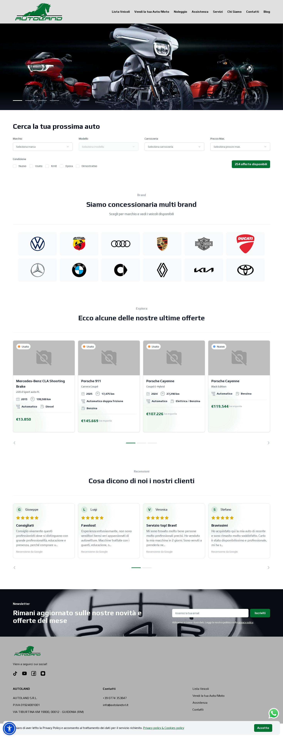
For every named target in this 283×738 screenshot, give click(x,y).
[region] (141, 392)
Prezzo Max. (217, 138)
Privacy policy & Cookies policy (163, 728)
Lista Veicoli (121, 11)
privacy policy (245, 622)
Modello (83, 138)
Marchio (17, 138)
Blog (267, 11)
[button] (9, 728)
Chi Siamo (234, 11)
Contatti (252, 11)
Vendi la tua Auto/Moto (151, 11)
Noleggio (180, 11)
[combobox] (43, 146)
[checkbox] (14, 166)
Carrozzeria (151, 138)
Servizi (218, 11)
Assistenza (200, 11)
